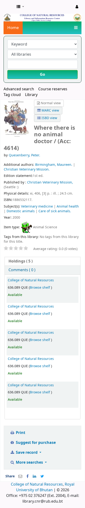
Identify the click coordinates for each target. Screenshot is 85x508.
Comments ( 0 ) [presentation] (21, 270)
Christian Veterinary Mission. (27, 169)
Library (31, 95)
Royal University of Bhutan (45, 487)
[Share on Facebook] (27, 476)
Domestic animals (21, 211)
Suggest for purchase (35, 443)
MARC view (50, 110)
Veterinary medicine (37, 206)
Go (42, 74)
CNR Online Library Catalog (8, 6)
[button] (20, 7)
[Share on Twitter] (42, 476)
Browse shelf (40, 287)
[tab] (42, 261)
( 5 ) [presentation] (20, 261)
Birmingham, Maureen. (53, 164)
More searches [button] (29, 462)
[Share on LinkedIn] (34, 476)
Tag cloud (12, 95)
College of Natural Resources (31, 280)
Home (13, 28)
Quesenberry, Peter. (24, 155)
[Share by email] (20, 476)
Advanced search (19, 89)
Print (20, 433)
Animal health (68, 206)
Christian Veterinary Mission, (50, 182)
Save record (26, 452)
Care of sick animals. (54, 211)
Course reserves (52, 89)
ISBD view (49, 118)
